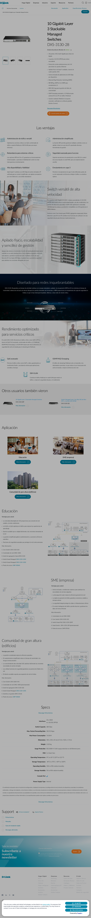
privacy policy (46, 904)
